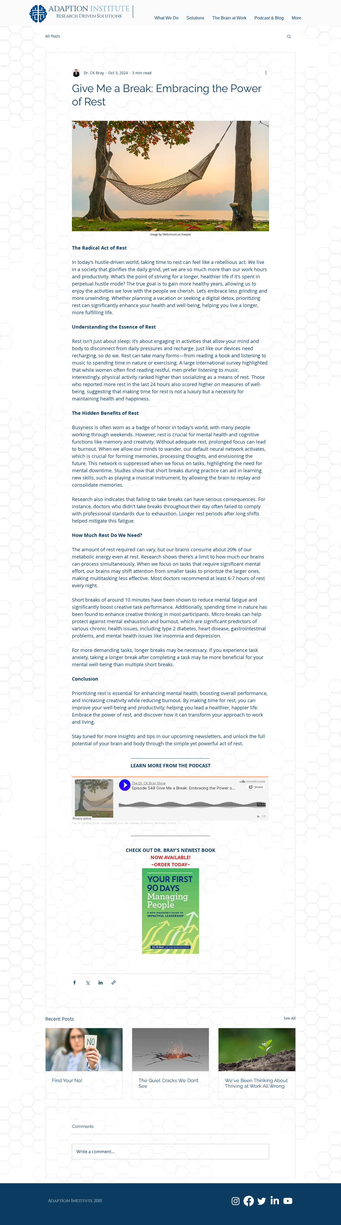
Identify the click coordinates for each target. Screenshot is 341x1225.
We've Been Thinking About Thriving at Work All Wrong (256, 1083)
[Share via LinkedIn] (100, 982)
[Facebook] (248, 1201)
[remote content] (170, 800)
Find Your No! (67, 1080)
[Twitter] (262, 1201)
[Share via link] (113, 982)
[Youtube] (288, 1201)
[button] (288, 36)
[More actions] (266, 72)
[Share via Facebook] (74, 982)
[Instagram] (235, 1201)
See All (290, 1018)
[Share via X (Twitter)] (87, 982)
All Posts (52, 36)
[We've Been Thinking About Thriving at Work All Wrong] (256, 1049)
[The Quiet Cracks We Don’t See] (170, 1049)
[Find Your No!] (84, 1049)
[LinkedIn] (275, 1201)
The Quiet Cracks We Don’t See (168, 1083)
